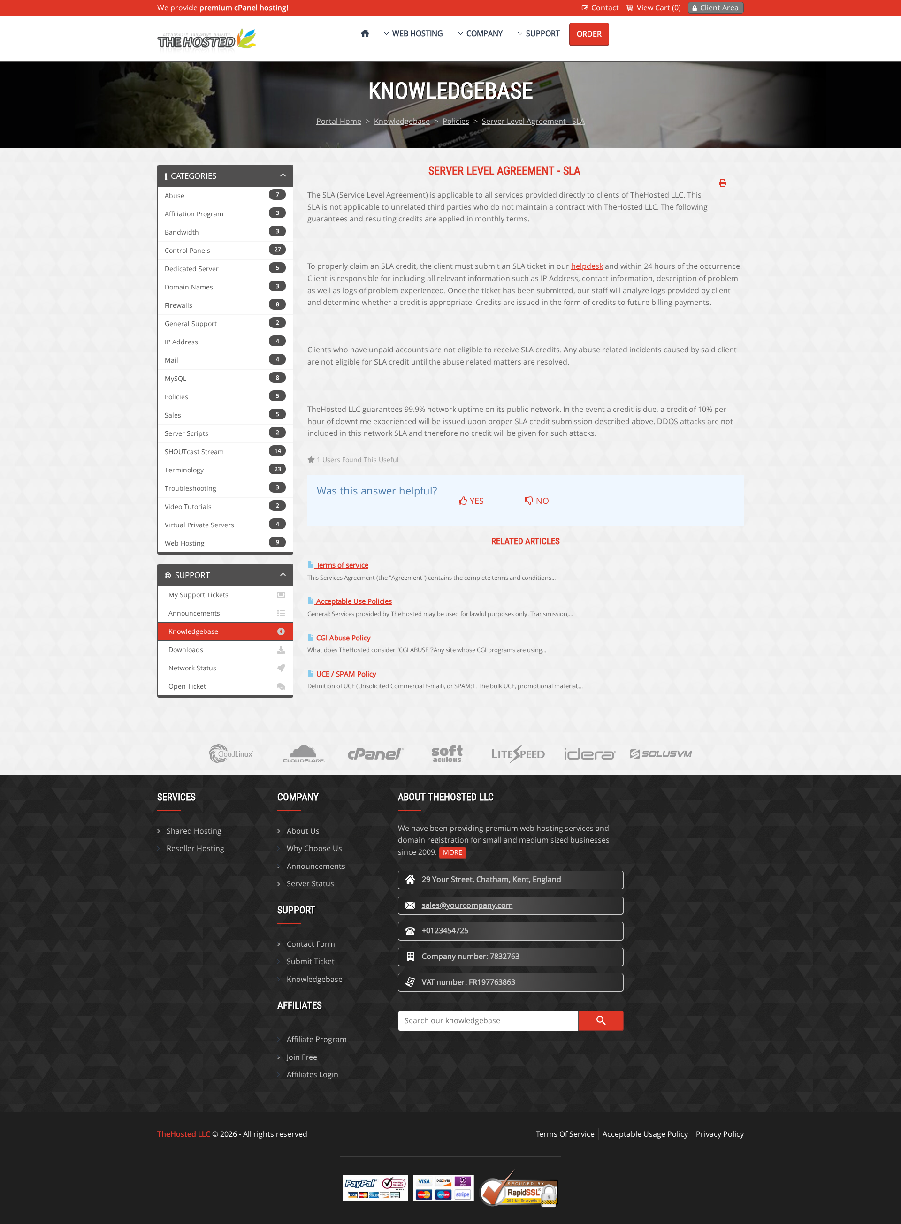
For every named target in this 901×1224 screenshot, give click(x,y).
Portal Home (338, 121)
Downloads (184, 650)
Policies (456, 121)
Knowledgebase (402, 121)
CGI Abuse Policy (342, 638)
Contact (605, 7)
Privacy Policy (720, 1134)
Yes (475, 500)
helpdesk (587, 266)
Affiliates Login (312, 1074)
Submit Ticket (311, 961)
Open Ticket (185, 686)
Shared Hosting (194, 831)
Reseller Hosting (195, 848)
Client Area (719, 7)
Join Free (302, 1057)
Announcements (192, 613)
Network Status (190, 668)
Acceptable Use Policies (353, 601)
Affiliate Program (317, 1039)
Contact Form (311, 944)
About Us (303, 831)
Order (589, 34)
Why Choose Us (314, 848)
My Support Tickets (197, 595)
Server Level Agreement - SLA (533, 121)
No (541, 500)
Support (543, 33)
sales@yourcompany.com (467, 905)
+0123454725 (445, 930)
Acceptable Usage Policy (645, 1134)
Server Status (310, 883)
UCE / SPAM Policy (345, 674)
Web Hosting (417, 33)
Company (484, 33)
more (452, 852)
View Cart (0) (659, 7)
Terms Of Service (565, 1134)
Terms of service (341, 565)
